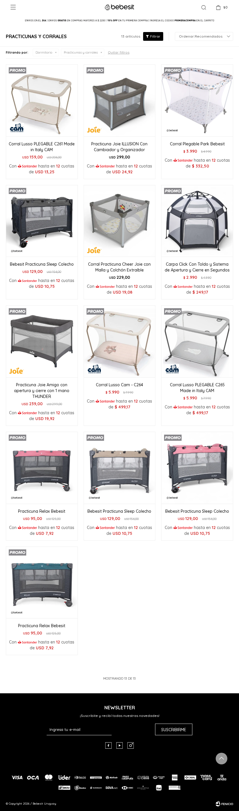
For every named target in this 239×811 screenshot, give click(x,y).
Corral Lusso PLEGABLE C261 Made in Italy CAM (42, 146)
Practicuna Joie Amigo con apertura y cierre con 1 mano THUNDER (41, 390)
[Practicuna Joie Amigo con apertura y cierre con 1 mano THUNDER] (42, 341)
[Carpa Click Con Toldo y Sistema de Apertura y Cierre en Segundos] (197, 221)
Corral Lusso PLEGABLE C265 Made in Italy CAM (197, 387)
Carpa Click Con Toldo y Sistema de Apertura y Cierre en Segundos (197, 267)
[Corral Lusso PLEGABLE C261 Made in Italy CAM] (42, 100)
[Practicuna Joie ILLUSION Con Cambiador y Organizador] (120, 100)
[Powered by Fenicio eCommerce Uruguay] (224, 803)
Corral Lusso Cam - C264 (119, 384)
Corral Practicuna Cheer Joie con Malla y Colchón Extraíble (119, 267)
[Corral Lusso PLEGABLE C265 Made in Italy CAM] (197, 341)
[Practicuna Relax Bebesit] (42, 468)
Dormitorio (44, 52)
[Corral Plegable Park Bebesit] (197, 100)
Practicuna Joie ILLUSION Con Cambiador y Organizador (119, 146)
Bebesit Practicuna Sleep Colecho (42, 264)
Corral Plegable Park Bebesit (197, 144)
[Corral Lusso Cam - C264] (120, 341)
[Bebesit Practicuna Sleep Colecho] (42, 221)
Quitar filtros (118, 52)
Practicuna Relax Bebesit (41, 511)
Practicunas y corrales (81, 52)
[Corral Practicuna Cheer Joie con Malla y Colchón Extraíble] (120, 221)
